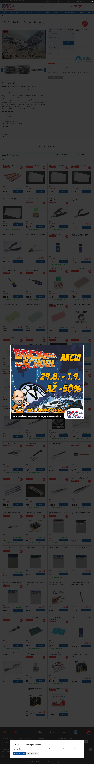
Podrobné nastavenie (32, 753)
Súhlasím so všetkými (19, 753)
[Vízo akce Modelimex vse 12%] (47, 382)
